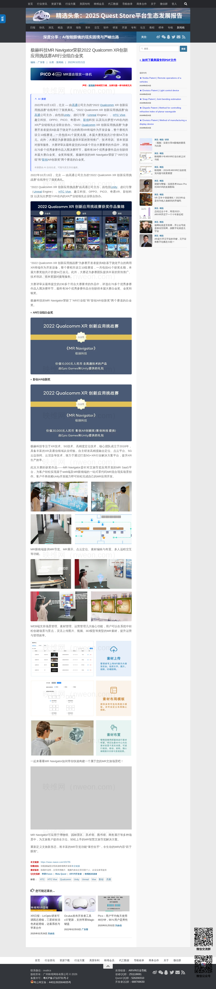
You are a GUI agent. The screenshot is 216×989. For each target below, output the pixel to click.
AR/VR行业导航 (138, 970)
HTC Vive (119, 115)
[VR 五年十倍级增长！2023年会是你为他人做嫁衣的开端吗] (146, 199)
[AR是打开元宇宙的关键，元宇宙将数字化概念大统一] (146, 240)
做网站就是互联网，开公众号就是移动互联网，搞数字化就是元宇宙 (169, 228)
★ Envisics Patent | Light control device (159, 90)
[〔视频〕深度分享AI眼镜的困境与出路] (146, 144)
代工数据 (113, 4)
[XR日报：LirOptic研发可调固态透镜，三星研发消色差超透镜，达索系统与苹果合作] (46, 903)
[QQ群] (168, 37)
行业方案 (70, 4)
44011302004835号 (60, 982)
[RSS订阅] (183, 37)
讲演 (69, 27)
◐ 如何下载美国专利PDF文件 (158, 60)
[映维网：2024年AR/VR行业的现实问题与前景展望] (146, 172)
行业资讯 (42, 4)
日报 (32, 27)
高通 (75, 105)
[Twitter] (173, 37)
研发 (115, 27)
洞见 (51, 27)
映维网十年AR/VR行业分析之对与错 (81, 37)
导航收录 (127, 4)
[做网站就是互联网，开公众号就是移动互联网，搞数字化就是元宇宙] (146, 227)
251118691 (135, 974)
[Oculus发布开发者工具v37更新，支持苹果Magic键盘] (80, 903)
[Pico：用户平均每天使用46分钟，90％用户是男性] (114, 903)
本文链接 (76, 866)
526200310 (137, 978)
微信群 (164, 4)
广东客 (41, 62)
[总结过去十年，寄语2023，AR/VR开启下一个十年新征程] (146, 213)
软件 (106, 27)
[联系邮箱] (178, 37)
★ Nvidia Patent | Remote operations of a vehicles (160, 80)
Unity (67, 115)
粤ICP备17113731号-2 (55, 978)
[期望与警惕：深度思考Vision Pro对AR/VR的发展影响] (146, 185)
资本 (87, 27)
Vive (94, 879)
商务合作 (142, 4)
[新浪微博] (158, 37)
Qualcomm (107, 105)
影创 (86, 119)
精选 (60, 27)
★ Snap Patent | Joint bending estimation (160, 99)
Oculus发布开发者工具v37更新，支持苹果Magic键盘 (79, 919)
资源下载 (56, 4)
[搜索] (185, 4)
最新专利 (143, 73)
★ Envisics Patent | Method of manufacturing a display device (163, 122)
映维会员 (99, 4)
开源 (124, 27)
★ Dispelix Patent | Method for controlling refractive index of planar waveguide (160, 110)
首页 (30, 4)
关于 (153, 4)
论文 (142, 27)
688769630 (138, 981)
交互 (96, 27)
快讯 (41, 27)
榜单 (161, 27)
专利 (133, 27)
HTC (42, 879)
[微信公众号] (163, 37)
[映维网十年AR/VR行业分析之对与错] (146, 158)
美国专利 (85, 4)
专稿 (170, 27)
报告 (78, 27)
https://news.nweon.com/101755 (55, 862)
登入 (174, 4)
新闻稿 (181, 27)
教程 (151, 27)
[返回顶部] (108, 966)
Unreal (92, 115)
